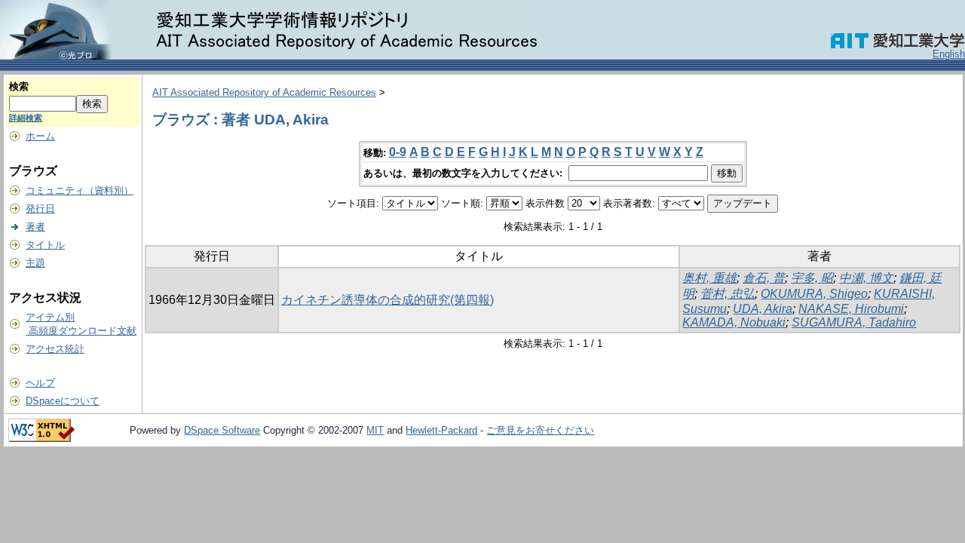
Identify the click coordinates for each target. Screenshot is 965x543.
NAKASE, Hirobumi (851, 308)
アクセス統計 (55, 348)
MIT (375, 430)
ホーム (40, 136)
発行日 (40, 208)
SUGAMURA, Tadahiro (854, 322)
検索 (19, 86)
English (949, 54)
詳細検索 (25, 117)
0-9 (397, 152)
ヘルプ (40, 382)
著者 (35, 226)
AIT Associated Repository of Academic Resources (264, 92)
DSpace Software (222, 430)
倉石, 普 (764, 278)
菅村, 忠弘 (727, 293)
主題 (35, 262)
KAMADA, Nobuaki (734, 322)
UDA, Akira (762, 308)
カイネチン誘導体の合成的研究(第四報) (387, 299)
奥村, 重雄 (709, 278)
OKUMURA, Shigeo (814, 293)
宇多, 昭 (812, 278)
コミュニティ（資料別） (79, 190)
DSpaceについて (63, 400)
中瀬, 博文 (866, 278)
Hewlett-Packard (441, 430)
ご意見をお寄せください (540, 430)
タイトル (45, 244)
